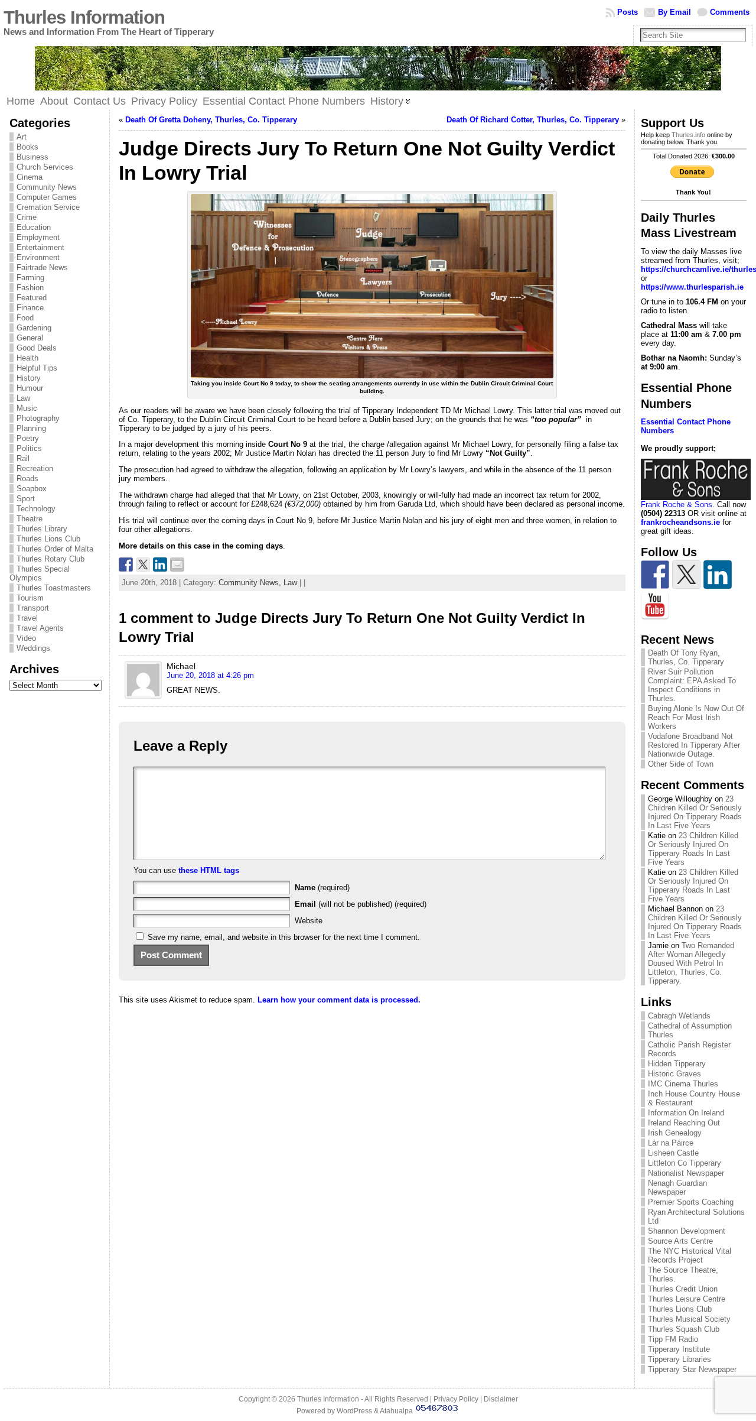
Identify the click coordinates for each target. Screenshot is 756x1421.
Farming (30, 277)
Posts (627, 12)
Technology (36, 508)
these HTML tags (208, 870)
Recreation (35, 468)
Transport (33, 608)
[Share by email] (177, 564)
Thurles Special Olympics (39, 573)
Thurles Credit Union (683, 1288)
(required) (322, 887)
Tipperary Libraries (679, 1359)
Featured (32, 297)
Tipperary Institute (679, 1349)
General (30, 337)
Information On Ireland (686, 1112)
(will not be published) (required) (360, 904)
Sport (26, 498)
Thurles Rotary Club (50, 558)
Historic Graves (674, 1073)
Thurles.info (688, 134)
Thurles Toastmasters (54, 587)
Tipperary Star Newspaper (692, 1369)
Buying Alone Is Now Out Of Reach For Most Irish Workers (696, 717)
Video (26, 638)
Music (27, 408)
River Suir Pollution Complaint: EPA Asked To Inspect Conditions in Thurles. (692, 685)
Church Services (45, 167)
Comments (730, 12)
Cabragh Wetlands (679, 1015)
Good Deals (37, 347)
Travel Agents (40, 628)
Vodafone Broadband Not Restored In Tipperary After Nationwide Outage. (694, 745)
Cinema (30, 177)
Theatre (30, 518)
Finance (30, 307)
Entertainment (40, 247)
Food (25, 317)
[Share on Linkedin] (160, 564)
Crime (27, 217)
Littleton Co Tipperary (684, 1163)
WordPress (354, 1411)
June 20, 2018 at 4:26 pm (210, 675)
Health (27, 357)
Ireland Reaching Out (684, 1122)
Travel (27, 618)
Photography (38, 418)
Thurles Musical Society (689, 1319)
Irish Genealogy (675, 1132)
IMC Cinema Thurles (683, 1083)
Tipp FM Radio (673, 1339)
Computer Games (47, 197)
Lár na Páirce (670, 1142)
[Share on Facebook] (126, 564)
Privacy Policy (456, 1399)
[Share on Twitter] (143, 564)
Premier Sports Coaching (691, 1202)
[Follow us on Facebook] (655, 574)
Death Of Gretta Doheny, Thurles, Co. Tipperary (211, 119)
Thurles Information (84, 17)
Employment (38, 237)
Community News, (251, 582)
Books (27, 146)
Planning (31, 428)
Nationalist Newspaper (686, 1173)
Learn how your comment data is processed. (339, 999)
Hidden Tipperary (677, 1063)
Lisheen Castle (673, 1153)
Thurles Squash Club (683, 1329)
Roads (27, 478)
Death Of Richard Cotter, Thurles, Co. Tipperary (533, 119)
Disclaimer (501, 1399)
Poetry (28, 438)
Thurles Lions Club (48, 538)
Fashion (30, 287)
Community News (47, 187)
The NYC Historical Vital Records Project (689, 1255)
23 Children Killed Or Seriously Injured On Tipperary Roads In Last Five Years (695, 812)
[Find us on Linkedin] (717, 574)
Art (22, 136)
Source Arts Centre (680, 1241)
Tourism (30, 597)
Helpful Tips (37, 368)
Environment (38, 257)
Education (34, 227)
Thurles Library (42, 528)
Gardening (34, 327)
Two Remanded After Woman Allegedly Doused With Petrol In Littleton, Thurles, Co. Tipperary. (691, 963)
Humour (30, 388)
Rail (23, 458)
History (29, 378)
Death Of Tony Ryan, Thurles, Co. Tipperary (686, 657)
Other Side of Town (680, 764)
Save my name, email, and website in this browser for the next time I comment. (284, 937)
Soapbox (32, 488)
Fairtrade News (42, 267)
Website (308, 920)
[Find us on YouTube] (655, 606)
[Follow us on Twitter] (686, 574)
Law (23, 398)
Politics (29, 448)
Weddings (33, 648)
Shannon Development (686, 1231)
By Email (674, 12)
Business (32, 157)
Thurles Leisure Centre (686, 1299)
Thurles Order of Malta (55, 548)
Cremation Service (48, 207)
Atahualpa (396, 1411)
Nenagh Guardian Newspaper (677, 1187)
